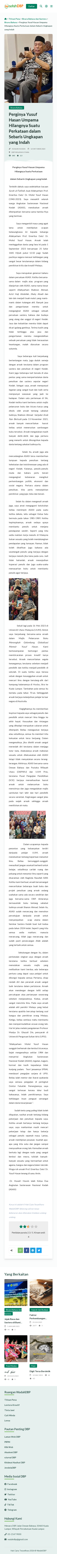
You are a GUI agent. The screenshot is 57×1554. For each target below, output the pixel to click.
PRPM (7, 1442)
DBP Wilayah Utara (20, 152)
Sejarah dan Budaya (39, 1310)
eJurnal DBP (10, 1457)
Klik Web (8, 1447)
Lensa (7, 1420)
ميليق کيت (9, 1371)
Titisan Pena (10, 1400)
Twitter (11, 1494)
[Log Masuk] (46, 6)
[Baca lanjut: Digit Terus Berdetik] (41, 1348)
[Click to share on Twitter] (32, 1250)
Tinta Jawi (9, 1410)
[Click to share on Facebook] (26, 1250)
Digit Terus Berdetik (40, 1371)
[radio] (21, 1227)
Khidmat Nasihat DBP (14, 1462)
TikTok (10, 1504)
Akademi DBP (10, 1452)
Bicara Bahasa (16, 107)
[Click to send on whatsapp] (20, 1250)
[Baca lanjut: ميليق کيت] (15, 1348)
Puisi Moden (11, 1366)
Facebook (12, 1484)
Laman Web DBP (12, 1436)
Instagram (12, 1489)
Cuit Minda (9, 1415)
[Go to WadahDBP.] (5, 19)
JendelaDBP (10, 1467)
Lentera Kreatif (12, 1405)
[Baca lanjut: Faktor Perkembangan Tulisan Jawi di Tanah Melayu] (41, 1292)
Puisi (33, 1366)
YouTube (12, 1499)
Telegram (12, 1510)
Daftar (31, 6)
